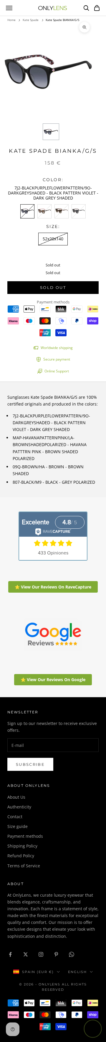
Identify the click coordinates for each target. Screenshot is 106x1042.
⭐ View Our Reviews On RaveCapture (53, 587)
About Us (16, 797)
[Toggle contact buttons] (92, 1028)
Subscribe (30, 764)
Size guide (17, 826)
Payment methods (25, 836)
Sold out (53, 287)
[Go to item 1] (51, 131)
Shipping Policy (22, 846)
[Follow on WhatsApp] (71, 954)
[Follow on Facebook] (10, 954)
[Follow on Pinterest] (56, 954)
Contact (14, 816)
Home (11, 20)
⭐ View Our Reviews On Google (53, 679)
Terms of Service (23, 866)
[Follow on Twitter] (26, 954)
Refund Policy (20, 855)
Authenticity (19, 807)
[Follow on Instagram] (41, 954)
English (77, 972)
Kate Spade (31, 20)
